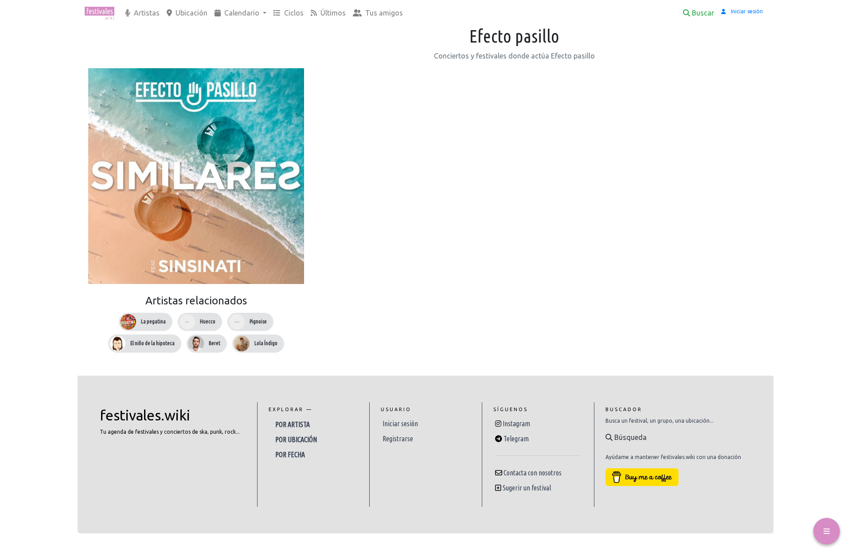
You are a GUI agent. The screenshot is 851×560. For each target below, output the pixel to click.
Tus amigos (383, 13)
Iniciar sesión (400, 424)
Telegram (516, 439)
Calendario (242, 13)
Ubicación (190, 13)
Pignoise (258, 321)
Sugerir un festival (527, 488)
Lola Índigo (265, 343)
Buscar (703, 13)
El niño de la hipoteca (152, 343)
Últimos (332, 13)
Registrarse (398, 439)
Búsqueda (630, 437)
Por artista (292, 424)
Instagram (516, 424)
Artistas (146, 13)
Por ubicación (296, 439)
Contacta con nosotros (533, 473)
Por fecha (290, 455)
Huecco (207, 321)
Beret (214, 343)
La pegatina (153, 321)
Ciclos (293, 13)
